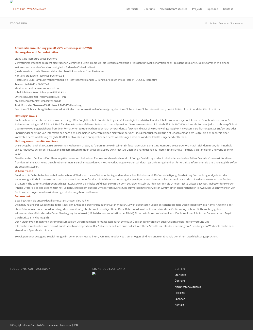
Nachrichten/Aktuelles (188, 287)
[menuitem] (132, 9)
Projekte (180, 292)
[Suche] (239, 9)
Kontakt (179, 305)
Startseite (180, 275)
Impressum (18, 23)
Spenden (180, 299)
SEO (76, 324)
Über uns (180, 280)
